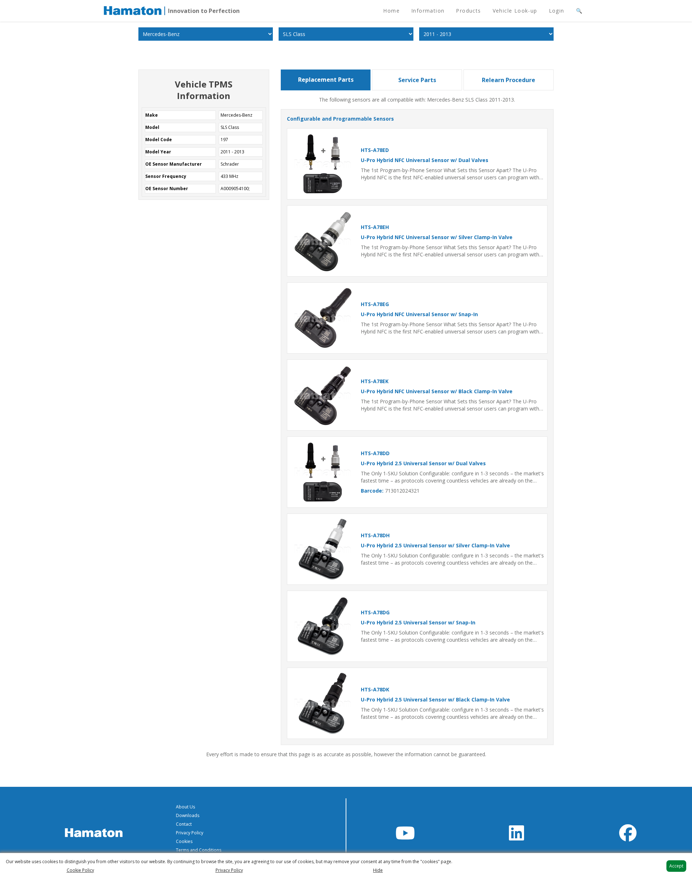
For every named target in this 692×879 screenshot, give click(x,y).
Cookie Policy (80, 870)
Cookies (184, 841)
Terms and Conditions (198, 850)
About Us (185, 807)
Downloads (187, 815)
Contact (184, 824)
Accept (676, 866)
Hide (378, 870)
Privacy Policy (189, 833)
